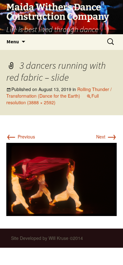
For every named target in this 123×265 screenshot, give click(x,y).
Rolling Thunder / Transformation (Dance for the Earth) (59, 92)
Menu (13, 41)
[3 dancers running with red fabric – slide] (61, 179)
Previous (20, 136)
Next (106, 136)
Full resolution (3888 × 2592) (52, 99)
